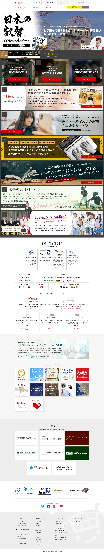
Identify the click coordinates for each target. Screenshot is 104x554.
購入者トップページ (22, 521)
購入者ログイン (21, 531)
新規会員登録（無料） (21, 7)
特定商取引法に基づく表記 (60, 532)
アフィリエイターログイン (23, 534)
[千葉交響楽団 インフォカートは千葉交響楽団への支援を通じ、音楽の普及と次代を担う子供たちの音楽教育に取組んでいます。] (77, 438)
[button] (29, 489)
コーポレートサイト (77, 521)
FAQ (60, 7)
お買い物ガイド (52, 328)
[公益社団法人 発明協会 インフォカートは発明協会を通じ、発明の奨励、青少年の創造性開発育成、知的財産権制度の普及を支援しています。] (52, 453)
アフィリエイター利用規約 (61, 525)
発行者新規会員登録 (22, 543)
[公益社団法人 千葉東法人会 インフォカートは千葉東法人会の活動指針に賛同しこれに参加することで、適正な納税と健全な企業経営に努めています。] (39, 468)
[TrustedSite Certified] (58, 491)
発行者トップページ (22, 525)
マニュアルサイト (39, 535)
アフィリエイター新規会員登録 (24, 541)
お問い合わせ (85, 7)
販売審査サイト (39, 532)
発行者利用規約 (59, 528)
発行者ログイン (21, 536)
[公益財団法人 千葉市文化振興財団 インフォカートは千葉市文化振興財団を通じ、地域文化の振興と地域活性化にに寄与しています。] (52, 438)
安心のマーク (53, 7)
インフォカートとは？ (35, 7)
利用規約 (56, 521)
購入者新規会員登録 (22, 538)
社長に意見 (38, 541)
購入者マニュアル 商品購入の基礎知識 (70, 308)
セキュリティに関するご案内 (61, 537)
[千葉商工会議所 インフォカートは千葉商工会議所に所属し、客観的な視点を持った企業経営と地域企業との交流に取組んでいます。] (64, 468)
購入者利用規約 (59, 523)
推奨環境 (56, 535)
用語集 (37, 537)
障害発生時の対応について (60, 539)
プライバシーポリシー (59, 530)
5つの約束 (45, 7)
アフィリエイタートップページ (24, 523)
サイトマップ (39, 544)
